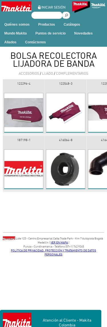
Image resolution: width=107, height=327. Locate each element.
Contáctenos (35, 42)
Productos (46, 25)
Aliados (10, 42)
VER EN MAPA (59, 242)
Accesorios (29, 73)
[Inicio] (16, 10)
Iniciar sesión (53, 7)
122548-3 (65, 84)
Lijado (47, 73)
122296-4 (24, 84)
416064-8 (65, 140)
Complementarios (72, 73)
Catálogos (72, 25)
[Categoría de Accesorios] (81, 7)
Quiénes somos (17, 25)
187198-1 (24, 140)
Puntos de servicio (50, 33)
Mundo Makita (15, 33)
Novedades (83, 33)
